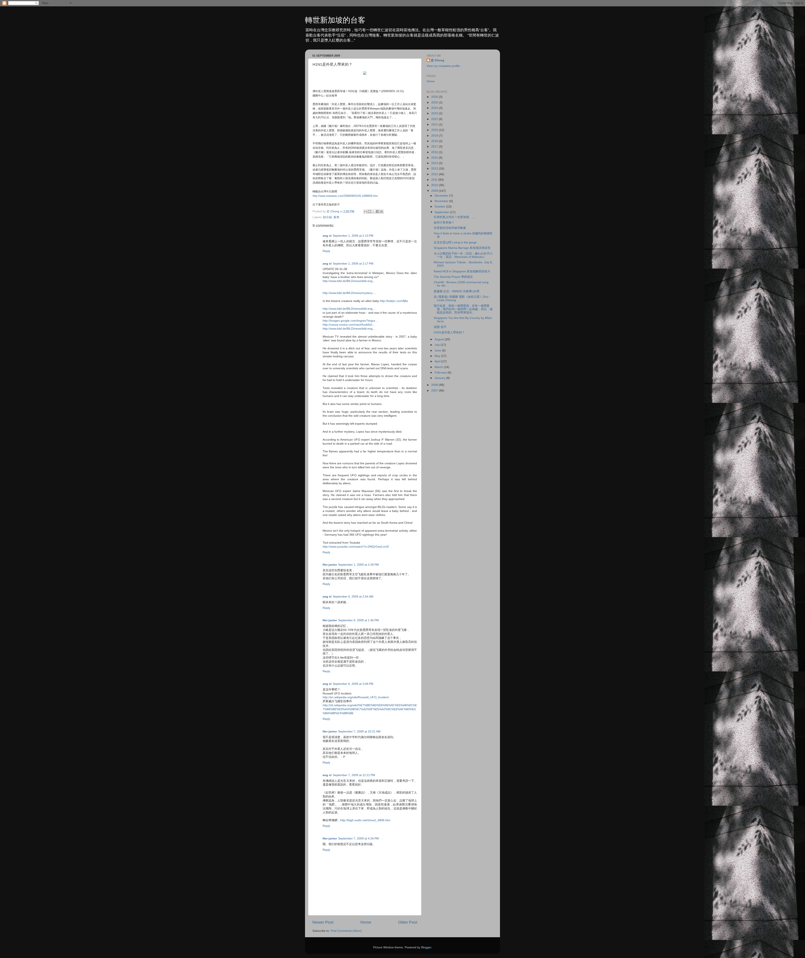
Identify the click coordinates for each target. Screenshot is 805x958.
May (438, 356)
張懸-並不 (440, 327)
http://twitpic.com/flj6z (394, 301)
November (442, 201)
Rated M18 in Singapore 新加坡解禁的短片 (462, 271)
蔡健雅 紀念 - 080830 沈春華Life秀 (456, 291)
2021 (435, 124)
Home (365, 922)
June (438, 350)
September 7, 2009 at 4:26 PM (358, 838)
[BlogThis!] (369, 211)
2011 (434, 179)
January (440, 378)
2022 (435, 119)
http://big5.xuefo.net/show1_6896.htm (365, 820)
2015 (435, 157)
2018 (435, 141)
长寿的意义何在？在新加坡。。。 (456, 217)
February (441, 372)
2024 (435, 108)
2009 (435, 190)
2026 (435, 96)
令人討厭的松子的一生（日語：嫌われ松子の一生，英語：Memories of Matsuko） (463, 255)
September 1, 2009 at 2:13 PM (353, 235)
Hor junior (330, 564)
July (438, 344)
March (439, 367)
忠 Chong (437, 60)
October (440, 206)
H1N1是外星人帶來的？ (449, 332)
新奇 (336, 217)
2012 (435, 174)
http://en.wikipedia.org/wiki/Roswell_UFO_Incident (356, 697)
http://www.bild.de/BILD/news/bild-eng (348, 281)
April (438, 361)
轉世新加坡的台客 (335, 20)
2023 (435, 113)
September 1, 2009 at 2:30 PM (358, 564)
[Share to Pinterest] (381, 211)
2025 (435, 102)
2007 (435, 390)
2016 (435, 152)
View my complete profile (443, 66)
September (442, 212)
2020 (435, 130)
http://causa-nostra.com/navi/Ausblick (347, 324)
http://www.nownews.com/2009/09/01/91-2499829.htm (345, 195)
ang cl (327, 235)
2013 (435, 168)
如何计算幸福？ (444, 222)
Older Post (407, 922)
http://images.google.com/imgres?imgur (349, 320)
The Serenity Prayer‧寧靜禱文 (453, 276)
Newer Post (322, 922)
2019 (435, 135)
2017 (435, 146)
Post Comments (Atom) (346, 930)
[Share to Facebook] (377, 211)
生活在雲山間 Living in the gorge (455, 242)
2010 (435, 185)
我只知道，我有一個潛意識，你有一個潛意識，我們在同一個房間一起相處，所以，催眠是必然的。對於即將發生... (463, 309)
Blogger (426, 947)
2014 (435, 163)
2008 (435, 384)
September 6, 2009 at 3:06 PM (353, 683)
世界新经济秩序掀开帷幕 (450, 228)
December (442, 195)
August (440, 339)
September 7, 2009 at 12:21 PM (354, 775)
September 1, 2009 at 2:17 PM (353, 263)
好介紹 (327, 217)
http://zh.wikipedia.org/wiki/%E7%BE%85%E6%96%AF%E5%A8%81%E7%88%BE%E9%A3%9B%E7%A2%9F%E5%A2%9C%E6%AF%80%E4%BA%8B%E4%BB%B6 (370, 709)
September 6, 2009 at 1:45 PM (358, 620)
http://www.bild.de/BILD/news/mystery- (348, 293)
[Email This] (366, 211)
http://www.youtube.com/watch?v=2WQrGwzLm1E (356, 546)
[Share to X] (373, 211)
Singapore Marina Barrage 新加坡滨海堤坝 (462, 247)
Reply (326, 251)
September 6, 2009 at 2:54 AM (353, 596)
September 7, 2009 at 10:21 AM (359, 731)
